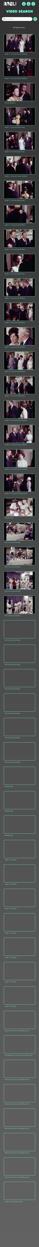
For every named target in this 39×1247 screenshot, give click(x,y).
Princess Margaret (10, 103)
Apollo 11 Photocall (10, 860)
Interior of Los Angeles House (13, 1201)
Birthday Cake (9, 518)
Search (33, 4)
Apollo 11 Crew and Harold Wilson (15, 225)
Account (28, 4)
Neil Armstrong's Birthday (12, 542)
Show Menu (24, 4)
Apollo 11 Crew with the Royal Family (16, 493)
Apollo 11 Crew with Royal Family (15, 127)
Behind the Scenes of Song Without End (17, 1030)
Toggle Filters (35, 19)
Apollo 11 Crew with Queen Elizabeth (16, 54)
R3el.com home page (10, 4)
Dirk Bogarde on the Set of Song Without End (18, 1055)
